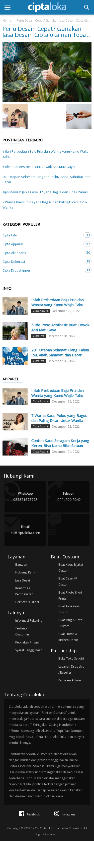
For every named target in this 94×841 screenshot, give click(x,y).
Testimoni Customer (22, 631)
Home (7, 20)
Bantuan (21, 564)
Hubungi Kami (25, 572)
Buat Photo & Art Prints (70, 595)
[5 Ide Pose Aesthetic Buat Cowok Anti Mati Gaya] (15, 331)
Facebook (33, 814)
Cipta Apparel (42, 243)
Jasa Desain (23, 580)
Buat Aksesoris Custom (68, 609)
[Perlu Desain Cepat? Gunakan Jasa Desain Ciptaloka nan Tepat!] (47, 72)
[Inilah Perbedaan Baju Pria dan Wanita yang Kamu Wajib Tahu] (15, 306)
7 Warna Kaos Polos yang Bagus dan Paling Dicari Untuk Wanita (45, 205)
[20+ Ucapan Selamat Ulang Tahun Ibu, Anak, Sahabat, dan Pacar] (15, 356)
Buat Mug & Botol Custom (70, 623)
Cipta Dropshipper (42, 270)
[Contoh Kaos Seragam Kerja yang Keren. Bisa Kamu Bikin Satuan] (15, 447)
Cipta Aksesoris (42, 252)
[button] (86, 7)
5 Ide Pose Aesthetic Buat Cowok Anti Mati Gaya (39, 166)
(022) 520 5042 (68, 496)
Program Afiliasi (69, 680)
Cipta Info (42, 235)
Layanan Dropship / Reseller (71, 669)
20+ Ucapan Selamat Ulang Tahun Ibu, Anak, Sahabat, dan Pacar (46, 179)
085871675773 (25, 496)
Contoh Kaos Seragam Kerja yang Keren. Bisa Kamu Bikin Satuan (60, 443)
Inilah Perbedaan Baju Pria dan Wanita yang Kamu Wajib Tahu (45, 154)
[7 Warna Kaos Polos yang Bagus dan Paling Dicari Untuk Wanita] (15, 421)
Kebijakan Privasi (27, 642)
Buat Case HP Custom (67, 581)
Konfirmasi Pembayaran (24, 591)
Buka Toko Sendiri (71, 658)
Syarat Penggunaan (28, 650)
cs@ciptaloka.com (25, 530)
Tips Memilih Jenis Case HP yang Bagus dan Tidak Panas (45, 192)
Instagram (68, 814)
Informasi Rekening (28, 620)
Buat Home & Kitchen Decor (68, 637)
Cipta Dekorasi (42, 261)
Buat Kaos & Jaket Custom (70, 567)
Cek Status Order (27, 602)
